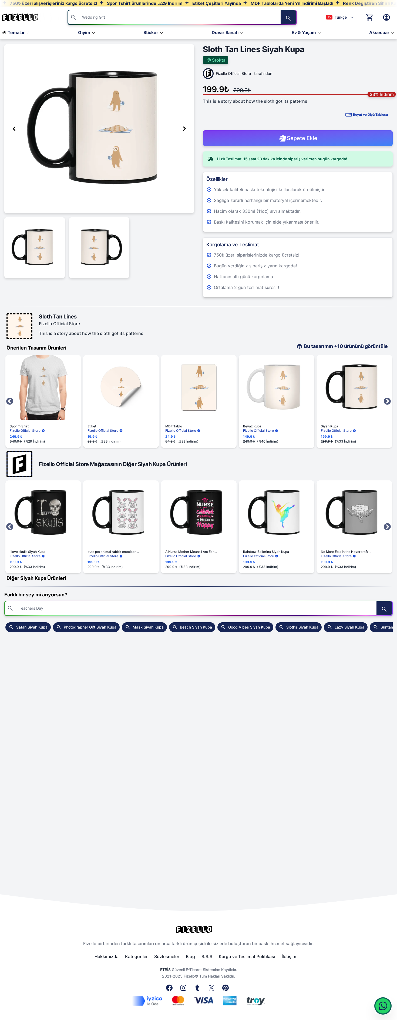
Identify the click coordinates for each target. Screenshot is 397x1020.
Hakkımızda (107, 956)
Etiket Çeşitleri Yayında (216, 3)
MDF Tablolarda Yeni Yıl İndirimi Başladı (291, 3)
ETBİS (165, 969)
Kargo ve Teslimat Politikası (247, 956)
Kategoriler (136, 956)
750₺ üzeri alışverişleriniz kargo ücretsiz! (53, 3)
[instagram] (184, 989)
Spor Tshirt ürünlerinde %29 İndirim (144, 3)
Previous (9, 401)
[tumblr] (198, 989)
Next (387, 401)
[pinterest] (226, 989)
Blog (190, 956)
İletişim (289, 956)
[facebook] (170, 989)
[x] (212, 989)
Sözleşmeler (166, 956)
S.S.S (206, 956)
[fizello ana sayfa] (25, 17)
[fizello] (198, 929)
